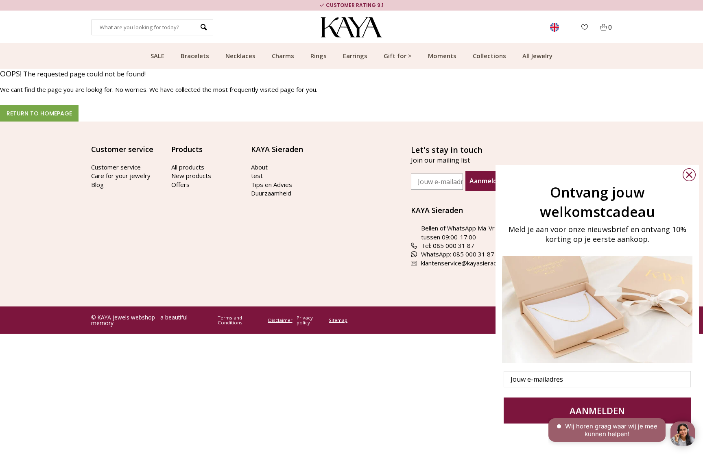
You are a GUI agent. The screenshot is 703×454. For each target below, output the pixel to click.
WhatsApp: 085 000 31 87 (457, 254)
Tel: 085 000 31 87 (447, 245)
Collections (489, 56)
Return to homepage (39, 113)
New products (191, 176)
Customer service (116, 167)
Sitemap (338, 320)
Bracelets (195, 56)
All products (187, 167)
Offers (180, 184)
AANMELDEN (597, 410)
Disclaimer (280, 320)
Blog (97, 184)
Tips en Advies (271, 184)
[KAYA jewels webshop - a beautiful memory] (352, 27)
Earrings (355, 56)
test (257, 176)
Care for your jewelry (121, 176)
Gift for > (398, 56)
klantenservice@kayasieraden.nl (465, 263)
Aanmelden (487, 180)
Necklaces (240, 56)
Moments (442, 56)
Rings (318, 56)
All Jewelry (537, 56)
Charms (283, 56)
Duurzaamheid (271, 193)
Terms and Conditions (230, 320)
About (259, 167)
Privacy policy (305, 320)
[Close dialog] (689, 174)
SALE (157, 56)
